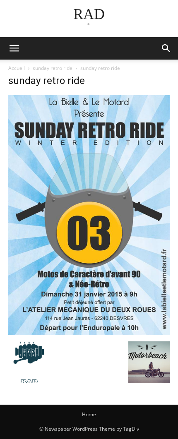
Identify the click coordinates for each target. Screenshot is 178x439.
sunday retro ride (52, 68)
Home (89, 414)
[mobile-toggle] (14, 48)
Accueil (16, 68)
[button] (166, 48)
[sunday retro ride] (89, 332)
